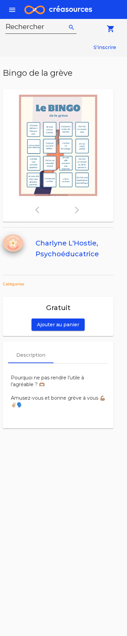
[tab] (31, 355)
